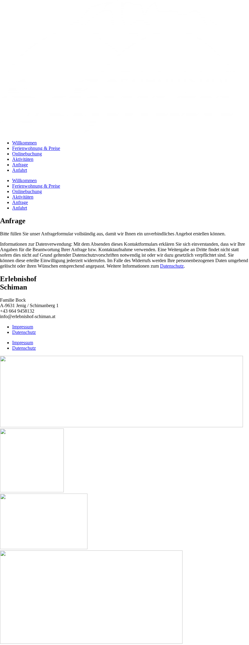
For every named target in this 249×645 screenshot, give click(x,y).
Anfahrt (19, 170)
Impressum (22, 326)
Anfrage (20, 164)
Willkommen (24, 142)
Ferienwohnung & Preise (36, 148)
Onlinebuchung (27, 153)
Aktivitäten (22, 159)
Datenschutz (172, 266)
